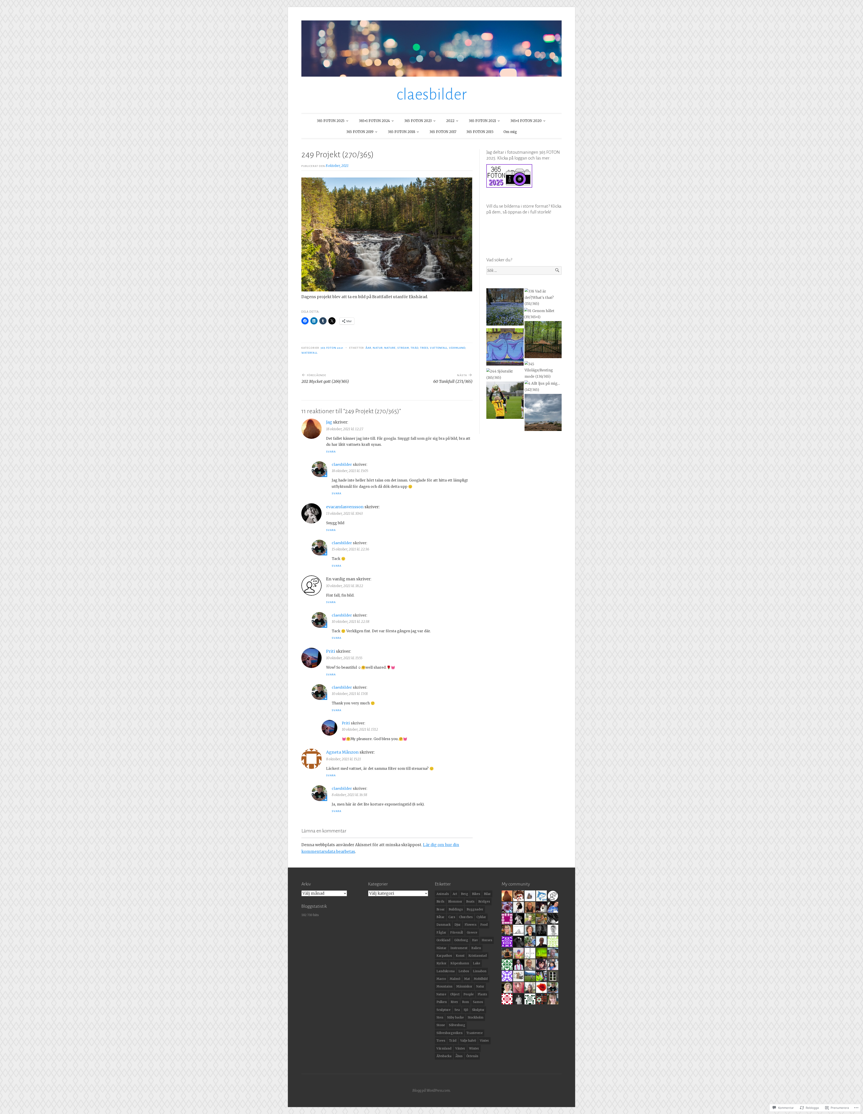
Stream (403, 347)
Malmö (455, 979)
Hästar (441, 948)
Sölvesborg (457, 1025)
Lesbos (463, 971)
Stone (440, 1025)
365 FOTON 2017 (442, 132)
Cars (451, 917)
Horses (487, 940)
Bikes (476, 894)
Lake (476, 963)
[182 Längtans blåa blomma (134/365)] (504, 307)
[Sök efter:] (524, 270)
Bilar (487, 894)
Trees (424, 347)
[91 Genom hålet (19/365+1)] (542, 314)
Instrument (458, 948)
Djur (457, 925)
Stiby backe (455, 1017)
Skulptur (478, 1010)
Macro (441, 979)
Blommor (455, 901)
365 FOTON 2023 (418, 121)
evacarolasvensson (345, 506)
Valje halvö (468, 1041)
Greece (472, 932)
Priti (330, 651)
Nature (390, 347)
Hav (475, 940)
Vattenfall (438, 347)
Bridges (484, 901)
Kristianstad (477, 956)
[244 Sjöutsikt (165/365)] (504, 374)
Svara (331, 451)
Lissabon (479, 971)
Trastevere (474, 1033)
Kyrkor (441, 963)
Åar (368, 347)
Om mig (510, 132)
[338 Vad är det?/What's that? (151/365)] (543, 297)
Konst (460, 956)
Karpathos (444, 956)
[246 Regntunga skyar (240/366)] (543, 413)
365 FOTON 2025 (331, 121)
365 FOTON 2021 (482, 121)
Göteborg (461, 940)
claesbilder (431, 94)
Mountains (444, 986)
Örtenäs (472, 1056)
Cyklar (481, 917)
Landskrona (445, 971)
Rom (465, 1002)
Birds (440, 901)
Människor (464, 986)
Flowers (470, 925)
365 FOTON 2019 (360, 132)
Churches (466, 917)
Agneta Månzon (342, 752)
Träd (414, 347)
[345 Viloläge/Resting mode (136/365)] (543, 370)
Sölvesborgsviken (449, 1033)
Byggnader (475, 909)
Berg (464, 894)
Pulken (441, 1002)
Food (484, 925)
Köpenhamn (459, 963)
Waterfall (309, 352)
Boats (470, 901)
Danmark (443, 925)
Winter (474, 1048)
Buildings (456, 909)
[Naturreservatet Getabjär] (543, 340)
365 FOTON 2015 (480, 132)
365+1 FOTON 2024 (374, 121)
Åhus (459, 1056)
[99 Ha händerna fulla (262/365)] (504, 401)
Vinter (484, 1041)
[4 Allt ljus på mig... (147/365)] (543, 386)
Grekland (443, 940)
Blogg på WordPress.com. (431, 1090)
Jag (329, 422)
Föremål (456, 932)
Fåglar (441, 932)
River (454, 1002)
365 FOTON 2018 (401, 132)
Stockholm (475, 1017)
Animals (442, 894)
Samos (478, 1002)
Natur (378, 347)
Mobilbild (481, 979)
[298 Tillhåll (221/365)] (504, 347)
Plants (482, 994)
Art (455, 894)
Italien (476, 948)
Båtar (440, 917)
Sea (457, 1010)
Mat (467, 979)
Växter (460, 1048)
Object (455, 994)
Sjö (466, 1010)
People (468, 994)
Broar (440, 909)
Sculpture (443, 1010)
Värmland (457, 347)
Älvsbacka (444, 1056)
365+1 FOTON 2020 (526, 121)
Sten (439, 1017)
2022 (450, 121)
